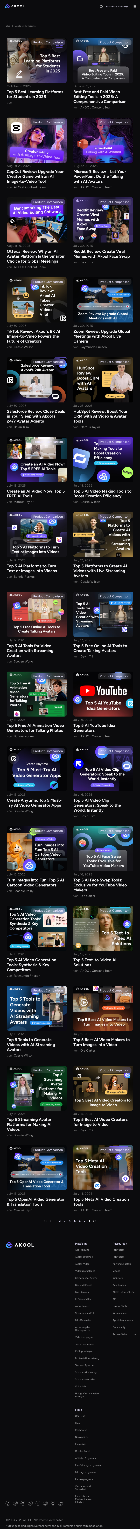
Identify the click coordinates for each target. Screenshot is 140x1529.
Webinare (118, 1278)
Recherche (81, 1430)
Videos (116, 1271)
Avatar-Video (82, 1263)
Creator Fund (82, 1451)
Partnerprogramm (84, 1479)
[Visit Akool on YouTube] (15, 1503)
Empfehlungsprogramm (88, 1465)
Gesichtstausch (83, 1285)
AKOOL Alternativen (124, 1292)
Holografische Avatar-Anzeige (87, 1395)
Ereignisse (80, 1444)
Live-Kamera (82, 1292)
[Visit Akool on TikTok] (7, 1503)
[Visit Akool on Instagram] (45, 1503)
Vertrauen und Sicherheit (83, 1488)
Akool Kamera (82, 1306)
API (114, 1299)
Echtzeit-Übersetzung (87, 1358)
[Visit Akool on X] (30, 1503)
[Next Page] (90, 1221)
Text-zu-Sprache (84, 1365)
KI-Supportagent (84, 1351)
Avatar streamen (84, 1256)
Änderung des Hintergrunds (82, 1329)
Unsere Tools (120, 1306)
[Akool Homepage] (14, 6)
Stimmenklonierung (85, 1372)
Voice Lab (80, 1386)
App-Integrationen (123, 1320)
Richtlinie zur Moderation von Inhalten (83, 1499)
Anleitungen (119, 1285)
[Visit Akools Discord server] (22, 1503)
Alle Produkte (82, 1249)
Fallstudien (118, 1249)
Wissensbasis (120, 1313)
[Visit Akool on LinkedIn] (38, 1503)
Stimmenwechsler (85, 1379)
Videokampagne (84, 1337)
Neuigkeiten (81, 1437)
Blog (77, 1423)
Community (119, 1327)
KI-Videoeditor (83, 1299)
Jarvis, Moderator (84, 1344)
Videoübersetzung (85, 1271)
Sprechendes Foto (85, 1313)
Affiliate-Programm (85, 1458)
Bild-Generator (83, 1320)
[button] (101, 6)
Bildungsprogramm (85, 1472)
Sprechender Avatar (86, 1278)
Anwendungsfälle (122, 1263)
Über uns (80, 1416)
